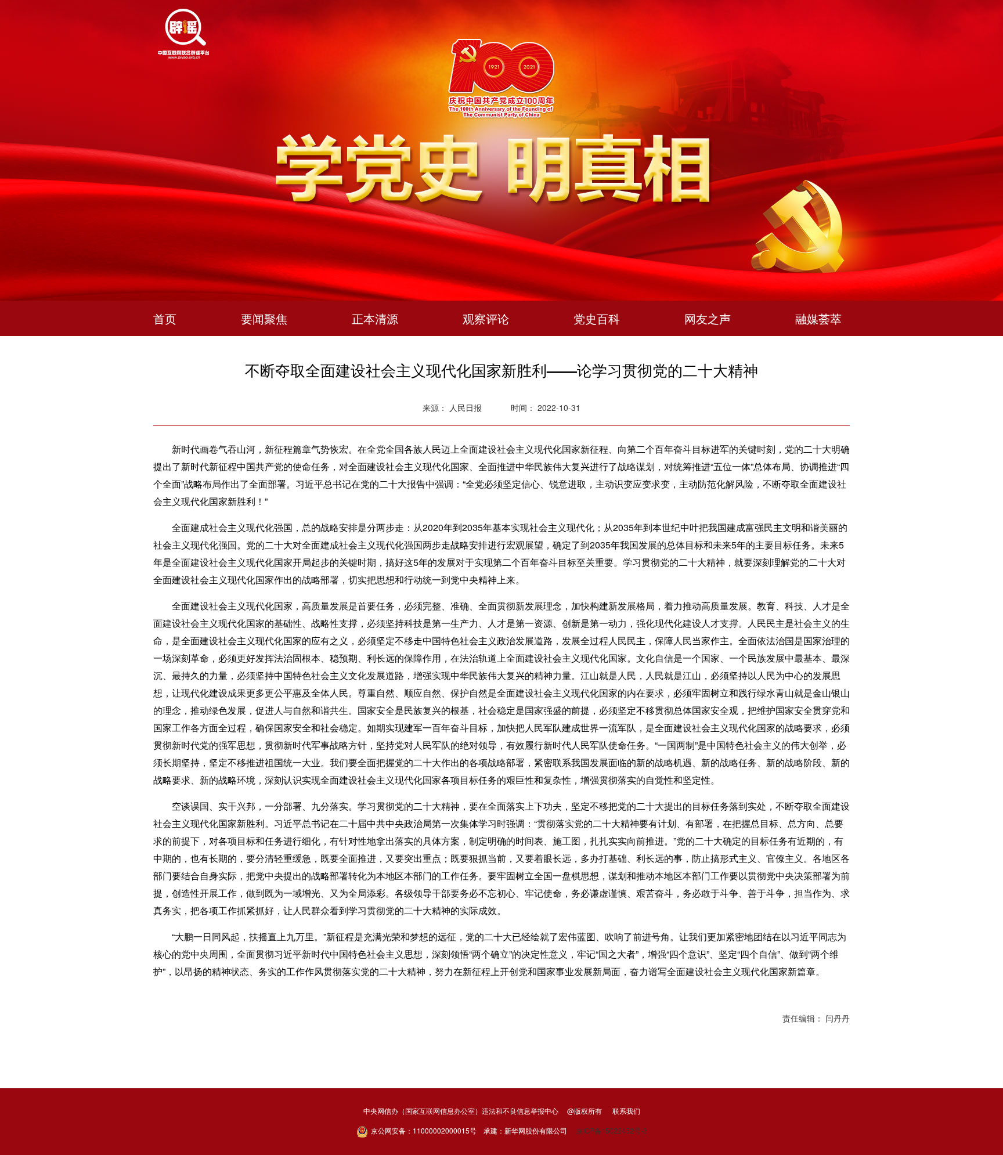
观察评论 (486, 318)
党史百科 (596, 318)
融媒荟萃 (818, 318)
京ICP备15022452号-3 (611, 1130)
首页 (164, 318)
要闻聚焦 (264, 318)
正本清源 (375, 318)
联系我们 (626, 1111)
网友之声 (707, 318)
